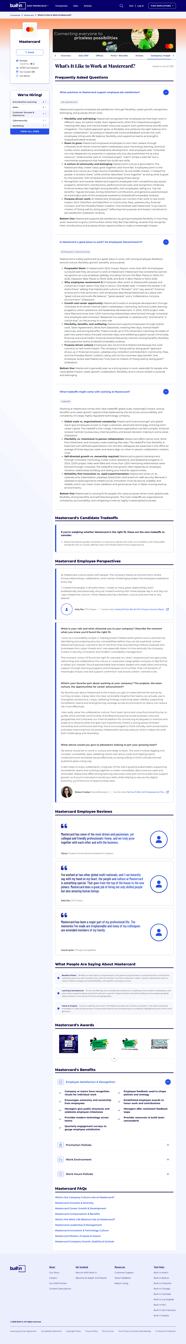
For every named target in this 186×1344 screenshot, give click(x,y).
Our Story (54, 1272)
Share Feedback (123, 1278)
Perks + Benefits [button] (119, 55)
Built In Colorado (162, 1294)
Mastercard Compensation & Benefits (77, 1214)
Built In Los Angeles (164, 1299)
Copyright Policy (73, 1331)
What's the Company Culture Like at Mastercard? (84, 1197)
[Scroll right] (173, 55)
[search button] (121, 5)
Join (131, 6)
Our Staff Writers (58, 1283)
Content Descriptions (60, 1288)
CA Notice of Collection (165, 1331)
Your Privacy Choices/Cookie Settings (134, 1331)
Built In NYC (160, 1304)
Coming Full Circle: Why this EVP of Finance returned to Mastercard (141, 609)
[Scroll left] (55, 55)
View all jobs (29, 131)
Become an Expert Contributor (91, 1278)
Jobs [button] (83, 55)
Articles (88, 6)
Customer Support (124, 1272)
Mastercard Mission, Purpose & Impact (78, 1236)
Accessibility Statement (51, 1331)
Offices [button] (99, 55)
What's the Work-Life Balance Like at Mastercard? (85, 1219)
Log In (140, 6)
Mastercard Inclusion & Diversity (74, 1203)
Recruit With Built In (86, 1272)
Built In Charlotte (162, 1283)
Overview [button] (66, 55)
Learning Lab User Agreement (23, 1331)
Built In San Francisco (165, 1310)
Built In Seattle (161, 1315)
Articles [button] (139, 55)
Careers (53, 1278)
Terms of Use (108, 1331)
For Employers (161, 6)
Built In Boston (161, 1278)
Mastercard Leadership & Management (78, 1225)
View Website (25, 75)
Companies (61, 6)
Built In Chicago (162, 1288)
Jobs (75, 6)
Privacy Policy (91, 1331)
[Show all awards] (114, 1058)
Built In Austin (161, 1272)
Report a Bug (121, 1283)
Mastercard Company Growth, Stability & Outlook (84, 1241)
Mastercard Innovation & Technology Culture (82, 1230)
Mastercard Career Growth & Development (80, 1208)
